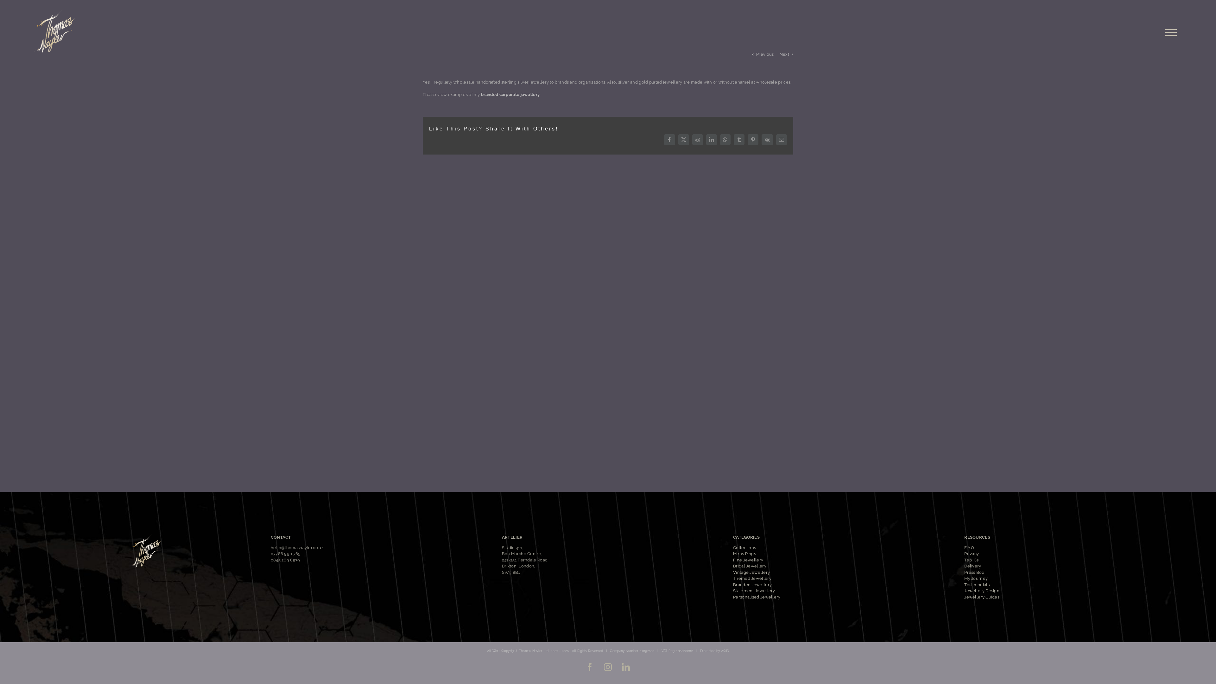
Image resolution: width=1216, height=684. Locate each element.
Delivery (972, 566)
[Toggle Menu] (1171, 32)
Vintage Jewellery (751, 572)
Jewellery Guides (981, 597)
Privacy (971, 553)
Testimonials (977, 584)
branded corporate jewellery (510, 94)
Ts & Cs (971, 560)
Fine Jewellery (748, 560)
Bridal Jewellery (749, 566)
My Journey (976, 578)
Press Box (974, 572)
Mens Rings (744, 553)
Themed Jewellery (752, 578)
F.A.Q (969, 547)
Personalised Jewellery (757, 597)
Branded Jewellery (752, 584)
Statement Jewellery (754, 590)
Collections (744, 547)
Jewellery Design (981, 590)
